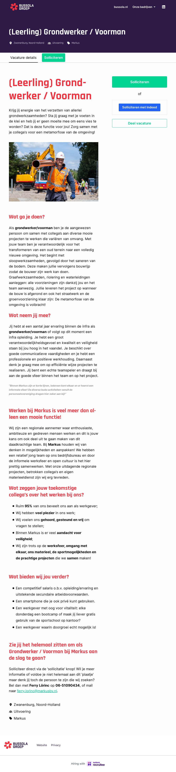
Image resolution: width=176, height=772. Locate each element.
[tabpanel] (88, 398)
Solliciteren (139, 82)
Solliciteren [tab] (53, 58)
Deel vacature (139, 123)
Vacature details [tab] (23, 58)
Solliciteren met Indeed (139, 107)
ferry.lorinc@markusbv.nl (37, 691)
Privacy (56, 745)
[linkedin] (163, 6)
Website (42, 745)
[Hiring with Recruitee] (88, 764)
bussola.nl (121, 7)
